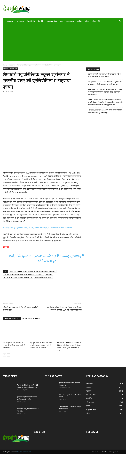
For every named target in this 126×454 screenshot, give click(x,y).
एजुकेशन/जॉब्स (52, 21)
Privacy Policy (113, 452)
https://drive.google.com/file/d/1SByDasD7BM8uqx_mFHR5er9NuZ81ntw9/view (37, 227)
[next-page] (8, 355)
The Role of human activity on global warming (19, 274)
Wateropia (49, 274)
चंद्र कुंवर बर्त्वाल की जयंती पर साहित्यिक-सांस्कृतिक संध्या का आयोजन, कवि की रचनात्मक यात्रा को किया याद (41, 345)
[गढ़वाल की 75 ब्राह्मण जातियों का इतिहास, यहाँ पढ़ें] (51, 398)
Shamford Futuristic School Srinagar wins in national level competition (32, 271)
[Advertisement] (61, 42)
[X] (16, 101)
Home (5, 65)
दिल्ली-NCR (31, 21)
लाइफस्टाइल (70, 21)
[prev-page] (4, 355)
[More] (28, 101)
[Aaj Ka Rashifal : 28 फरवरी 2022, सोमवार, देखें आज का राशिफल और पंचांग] (9, 388)
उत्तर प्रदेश (20, 21)
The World (39, 274)
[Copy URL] (5, 101)
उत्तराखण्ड (10, 21)
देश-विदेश (41, 21)
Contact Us (103, 452)
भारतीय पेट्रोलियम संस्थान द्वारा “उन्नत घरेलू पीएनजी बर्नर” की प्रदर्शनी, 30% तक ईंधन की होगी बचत (64, 308)
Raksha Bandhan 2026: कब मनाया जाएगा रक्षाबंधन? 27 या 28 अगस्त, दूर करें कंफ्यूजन (105, 111)
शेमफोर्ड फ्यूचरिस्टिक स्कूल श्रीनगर (43, 277)
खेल (61, 21)
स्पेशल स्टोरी (96, 21)
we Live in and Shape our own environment (18, 277)
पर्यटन (87, 21)
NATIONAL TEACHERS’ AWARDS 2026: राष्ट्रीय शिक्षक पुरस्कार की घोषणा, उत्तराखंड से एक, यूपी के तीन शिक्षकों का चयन (105, 92)
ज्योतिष (79, 21)
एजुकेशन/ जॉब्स (13, 68)
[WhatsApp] (22, 101)
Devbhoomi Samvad (24, 452)
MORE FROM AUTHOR (31, 319)
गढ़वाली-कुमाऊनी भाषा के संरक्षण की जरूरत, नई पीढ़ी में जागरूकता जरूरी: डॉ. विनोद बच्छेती (14, 345)
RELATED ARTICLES (12, 319)
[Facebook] (10, 101)
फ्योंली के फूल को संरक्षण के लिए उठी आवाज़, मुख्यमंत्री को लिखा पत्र (20, 308)
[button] (120, 21)
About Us (94, 452)
